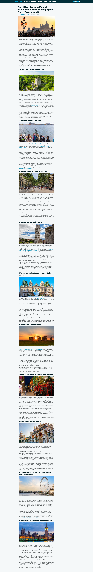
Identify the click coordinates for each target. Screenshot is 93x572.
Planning (40, 1)
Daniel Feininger (21, 14)
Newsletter (77, 1)
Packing (45, 1)
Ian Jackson (27, 14)
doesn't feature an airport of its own (43, 298)
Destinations (27, 1)
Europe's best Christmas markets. (25, 168)
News (49, 1)
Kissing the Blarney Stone (36, 105)
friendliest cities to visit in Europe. (37, 143)
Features (54, 1)
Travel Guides (34, 1)
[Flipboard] (70, 1)
